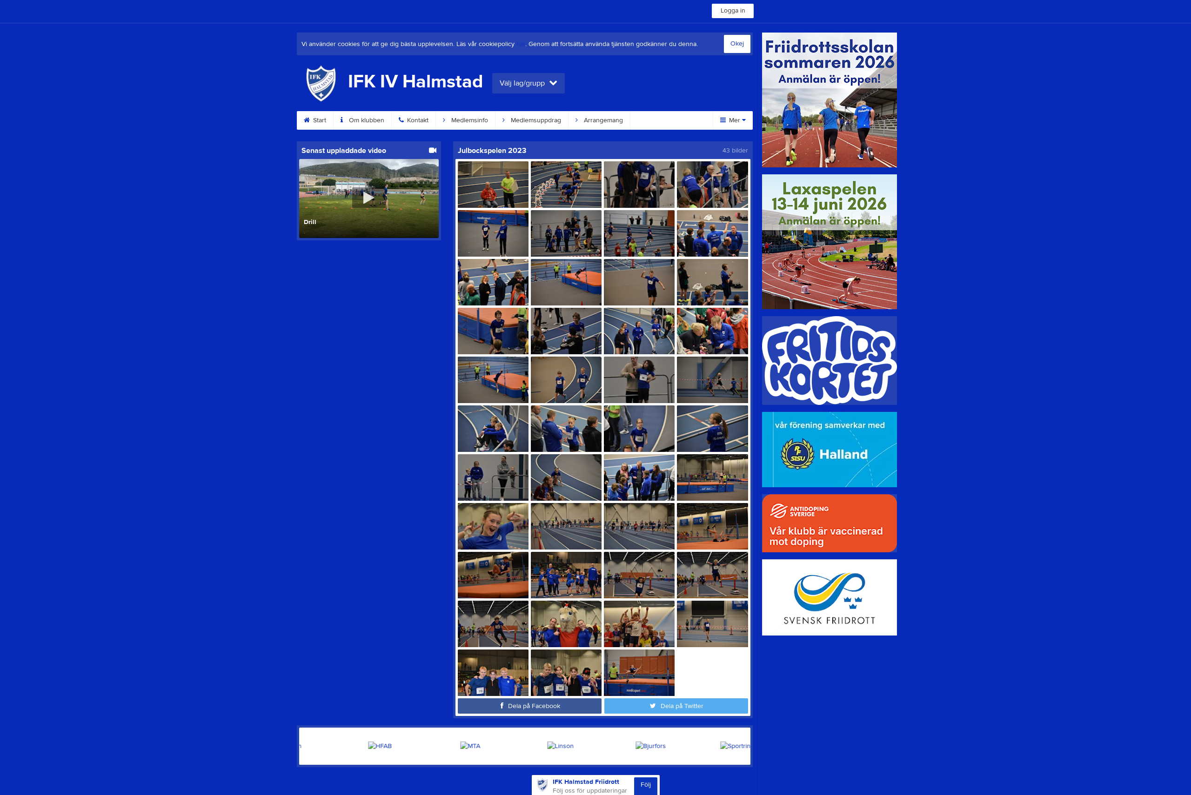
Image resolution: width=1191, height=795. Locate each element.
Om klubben (365, 120)
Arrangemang (602, 120)
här (520, 44)
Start (318, 120)
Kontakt (416, 120)
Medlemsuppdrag (535, 120)
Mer (734, 120)
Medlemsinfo (468, 120)
